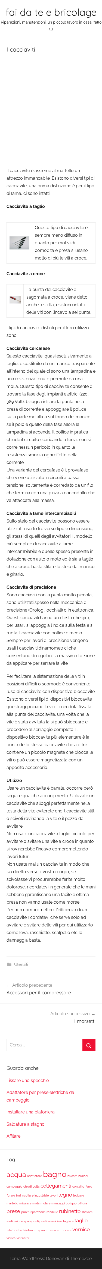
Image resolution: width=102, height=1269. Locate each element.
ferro (88, 1186)
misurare (25, 1203)
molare (45, 1203)
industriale (42, 1195)
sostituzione (15, 1221)
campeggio (14, 1186)
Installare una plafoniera (31, 1112)
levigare (78, 1195)
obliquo (71, 1203)
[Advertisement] (51, 112)
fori (18, 1195)
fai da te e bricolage (51, 12)
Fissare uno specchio (28, 1080)
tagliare (68, 1221)
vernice (81, 1229)
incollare (27, 1195)
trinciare (53, 1230)
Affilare (13, 1136)
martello (12, 1203)
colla (36, 1186)
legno (65, 1195)
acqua (16, 1175)
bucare (72, 1176)
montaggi (58, 1203)
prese (13, 1211)
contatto (78, 1186)
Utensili (21, 964)
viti (18, 1238)
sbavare (87, 1212)
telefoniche (14, 1230)
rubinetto (70, 1211)
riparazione (37, 1212)
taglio (81, 1220)
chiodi (27, 1186)
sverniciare (55, 1221)
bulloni (83, 1176)
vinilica (11, 1238)
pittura (82, 1203)
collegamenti (56, 1186)
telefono (29, 1230)
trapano (41, 1230)
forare (11, 1195)
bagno (54, 1174)
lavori (53, 1195)
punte (25, 1212)
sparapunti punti (35, 1221)
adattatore (34, 1176)
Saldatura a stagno (26, 1124)
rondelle (52, 1212)
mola (35, 1203)
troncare (65, 1230)
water (25, 1238)
